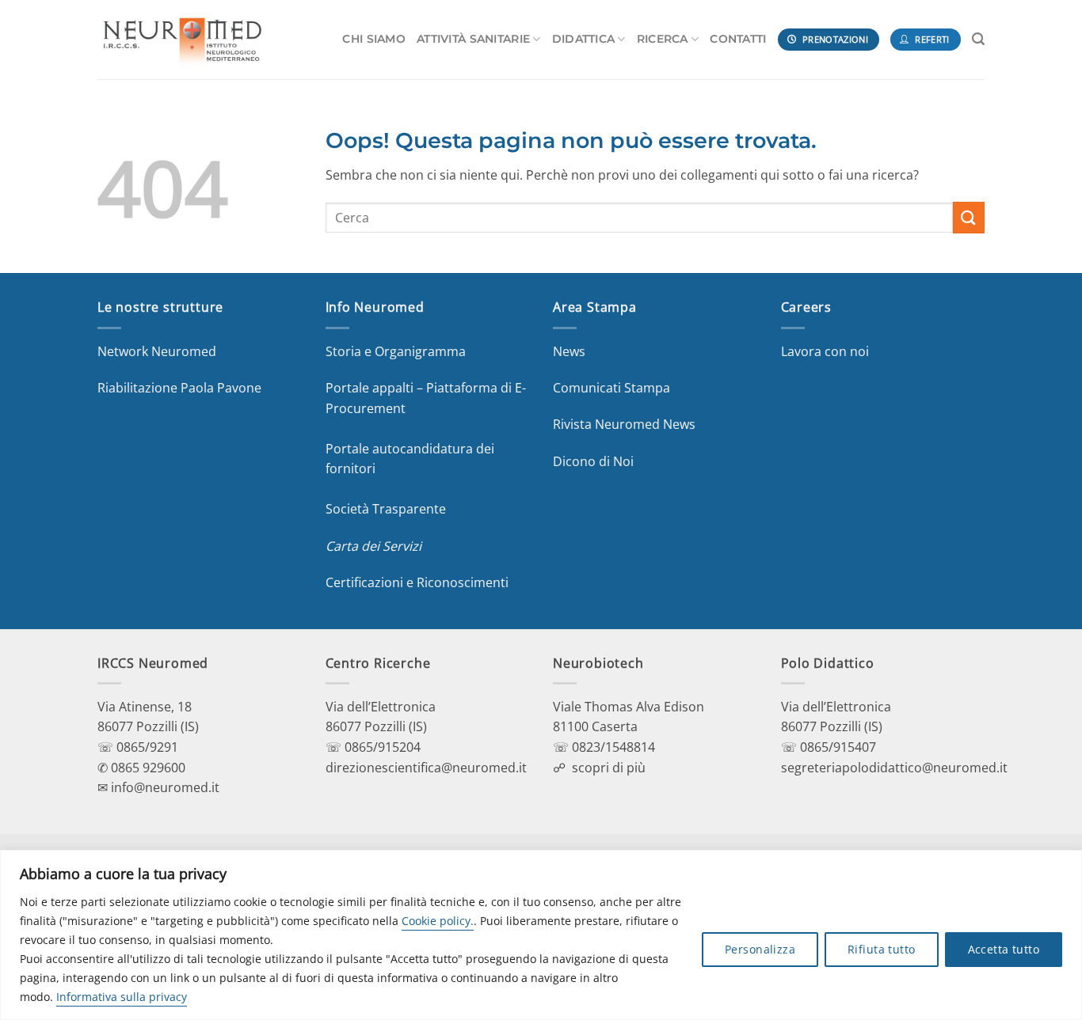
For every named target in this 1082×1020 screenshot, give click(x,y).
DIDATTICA (583, 39)
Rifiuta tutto (881, 949)
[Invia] (969, 217)
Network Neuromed (156, 351)
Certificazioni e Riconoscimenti (417, 582)
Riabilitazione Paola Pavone (179, 387)
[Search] (978, 39)
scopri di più (609, 767)
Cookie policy (436, 920)
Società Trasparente (386, 509)
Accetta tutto (1003, 949)
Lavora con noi (825, 351)
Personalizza (760, 949)
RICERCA (662, 39)
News (569, 351)
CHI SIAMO (374, 39)
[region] (541, 935)
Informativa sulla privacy (121, 996)
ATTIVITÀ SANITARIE (473, 39)
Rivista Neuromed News (624, 424)
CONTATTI (738, 39)
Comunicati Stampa (611, 387)
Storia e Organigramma (396, 351)
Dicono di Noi (593, 461)
